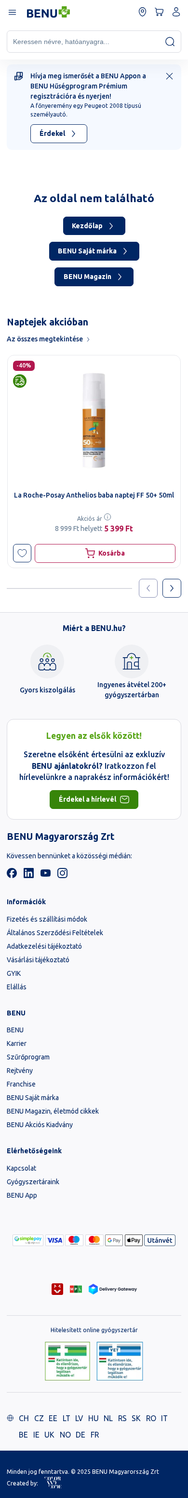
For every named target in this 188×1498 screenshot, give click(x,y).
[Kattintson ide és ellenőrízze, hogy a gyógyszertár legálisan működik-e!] (68, 1362)
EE (53, 1418)
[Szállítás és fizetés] (28, 1240)
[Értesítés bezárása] (169, 76)
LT (66, 1418)
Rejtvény (20, 1070)
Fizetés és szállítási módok (47, 919)
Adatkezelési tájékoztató (44, 946)
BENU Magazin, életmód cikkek (53, 1111)
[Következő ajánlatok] (171, 588)
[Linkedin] (29, 876)
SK (136, 1418)
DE (80, 1434)
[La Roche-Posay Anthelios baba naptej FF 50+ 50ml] (94, 420)
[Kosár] (159, 12)
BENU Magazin (87, 276)
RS (122, 1418)
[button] (22, 553)
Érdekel (52, 133)
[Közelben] (142, 12)
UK (49, 1434)
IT (164, 1418)
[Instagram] (62, 876)
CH (24, 1418)
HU (93, 1418)
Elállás (17, 987)
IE (36, 1434)
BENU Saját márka (87, 251)
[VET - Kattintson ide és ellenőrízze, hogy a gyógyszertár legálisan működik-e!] (119, 1362)
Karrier (17, 1043)
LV (79, 1418)
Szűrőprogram (28, 1057)
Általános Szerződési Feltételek (55, 933)
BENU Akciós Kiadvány (40, 1125)
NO (65, 1434)
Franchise (21, 1084)
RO (151, 1418)
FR (95, 1434)
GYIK (14, 973)
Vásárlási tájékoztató (38, 960)
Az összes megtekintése (45, 339)
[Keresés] (170, 41)
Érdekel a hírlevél (87, 799)
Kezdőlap (87, 226)
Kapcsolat (21, 1168)
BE (23, 1434)
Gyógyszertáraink (33, 1182)
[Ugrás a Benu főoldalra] (48, 12)
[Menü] (12, 12)
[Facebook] (12, 876)
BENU (15, 1030)
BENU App (22, 1195)
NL (108, 1418)
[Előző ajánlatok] (148, 588)
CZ (39, 1418)
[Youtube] (45, 876)
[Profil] (176, 12)
